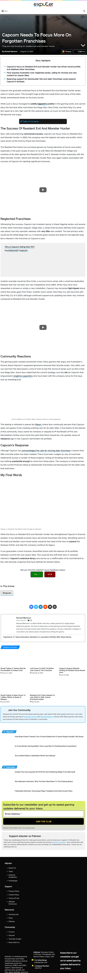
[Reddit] (45, 607)
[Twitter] (36, 607)
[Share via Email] (50, 607)
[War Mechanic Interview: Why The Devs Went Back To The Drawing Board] (7, 784)
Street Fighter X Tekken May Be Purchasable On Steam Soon (13, 669)
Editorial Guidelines (13, 876)
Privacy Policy (14, 891)
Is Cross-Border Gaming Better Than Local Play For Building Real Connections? (45, 746)
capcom (24, 250)
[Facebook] (31, 607)
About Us (12, 868)
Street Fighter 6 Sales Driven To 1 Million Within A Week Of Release (13, 697)
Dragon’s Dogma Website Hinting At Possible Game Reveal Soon (72, 670)
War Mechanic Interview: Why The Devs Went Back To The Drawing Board (44, 781)
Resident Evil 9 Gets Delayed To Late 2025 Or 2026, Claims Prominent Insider (42, 697)
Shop (11, 918)
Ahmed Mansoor (9, 51)
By (3, 51)
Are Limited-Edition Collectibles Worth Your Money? (35, 755)
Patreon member (59, 842)
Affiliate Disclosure (13, 903)
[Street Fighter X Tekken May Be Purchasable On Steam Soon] (14, 658)
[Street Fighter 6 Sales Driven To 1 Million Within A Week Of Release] (14, 685)
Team (11, 871)
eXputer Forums (30, 717)
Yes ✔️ (36, 574)
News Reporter (21, 620)
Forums (12, 932)
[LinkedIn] (41, 607)
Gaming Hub (13, 914)
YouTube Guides (15, 939)
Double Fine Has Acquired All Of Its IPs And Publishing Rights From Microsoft (45, 772)
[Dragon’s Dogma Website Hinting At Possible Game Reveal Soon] (72, 658)
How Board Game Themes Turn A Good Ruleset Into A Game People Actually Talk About (49, 736)
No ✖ (50, 574)
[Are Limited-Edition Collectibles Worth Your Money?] (7, 758)
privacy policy (30, 828)
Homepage (13, 881)
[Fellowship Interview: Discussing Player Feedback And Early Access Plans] (7, 794)
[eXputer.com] (43, 4)
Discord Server (46, 717)
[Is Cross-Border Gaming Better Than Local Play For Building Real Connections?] (7, 749)
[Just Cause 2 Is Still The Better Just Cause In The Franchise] (43, 658)
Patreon (12, 921)
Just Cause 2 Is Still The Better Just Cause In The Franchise (42, 669)
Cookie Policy (14, 894)
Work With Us (14, 942)
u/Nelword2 (12, 250)
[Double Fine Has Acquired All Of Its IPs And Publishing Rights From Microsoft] (7, 775)
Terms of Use (14, 898)
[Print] (55, 607)
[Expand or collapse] (64, 121)
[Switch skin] (84, 10)
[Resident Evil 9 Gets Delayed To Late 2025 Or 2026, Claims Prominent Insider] (43, 685)
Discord (12, 935)
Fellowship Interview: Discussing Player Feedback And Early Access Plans (43, 791)
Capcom (7, 593)
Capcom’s (42, 103)
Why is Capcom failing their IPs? (19, 246)
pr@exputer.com (40, 962)
